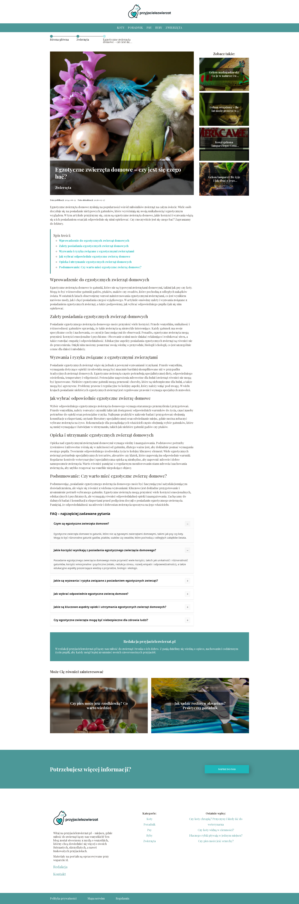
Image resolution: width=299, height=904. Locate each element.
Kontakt (59, 874)
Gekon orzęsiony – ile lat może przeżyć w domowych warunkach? (224, 109)
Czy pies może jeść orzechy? (216, 841)
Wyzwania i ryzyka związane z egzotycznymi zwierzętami (96, 251)
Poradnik (135, 27)
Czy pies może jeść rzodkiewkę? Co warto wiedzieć (99, 705)
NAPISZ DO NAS (227, 769)
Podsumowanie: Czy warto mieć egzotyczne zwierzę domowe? (100, 267)
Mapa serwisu (96, 898)
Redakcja (60, 867)
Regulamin (122, 898)
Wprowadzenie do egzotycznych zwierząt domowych (94, 240)
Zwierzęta (174, 27)
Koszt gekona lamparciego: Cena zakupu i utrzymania (224, 144)
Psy (149, 27)
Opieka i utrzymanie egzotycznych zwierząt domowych (95, 262)
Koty (121, 27)
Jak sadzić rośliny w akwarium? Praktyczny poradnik (200, 705)
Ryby (158, 27)
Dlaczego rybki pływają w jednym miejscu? (215, 835)
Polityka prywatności (63, 898)
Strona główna (59, 39)
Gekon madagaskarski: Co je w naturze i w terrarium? (224, 74)
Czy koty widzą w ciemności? (216, 830)
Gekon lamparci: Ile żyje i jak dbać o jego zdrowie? (224, 179)
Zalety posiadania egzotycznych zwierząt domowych (94, 246)
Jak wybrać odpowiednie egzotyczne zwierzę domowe (94, 256)
